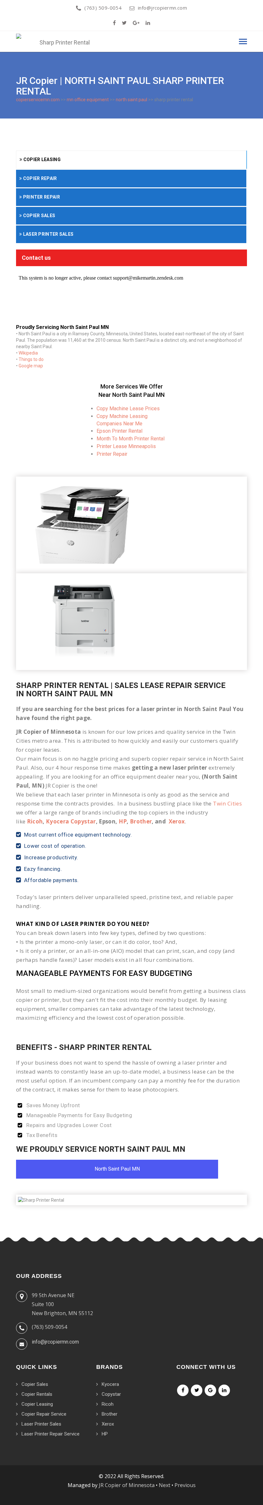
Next (164, 1485)
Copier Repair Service (43, 1414)
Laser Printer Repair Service (50, 1433)
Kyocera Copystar (71, 821)
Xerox (177, 821)
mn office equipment (88, 99)
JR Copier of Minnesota (127, 1485)
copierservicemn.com (38, 99)
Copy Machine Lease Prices (128, 408)
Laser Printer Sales (47, 234)
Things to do (31, 359)
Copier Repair (39, 178)
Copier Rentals (36, 1394)
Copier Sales (38, 215)
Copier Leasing (41, 159)
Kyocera (110, 1384)
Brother (141, 821)
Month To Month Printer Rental (131, 439)
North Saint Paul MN (117, 1169)
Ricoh (35, 821)
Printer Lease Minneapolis (126, 446)
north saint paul (131, 99)
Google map (31, 365)
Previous (185, 1485)
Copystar (111, 1394)
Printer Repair (41, 197)
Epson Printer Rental (119, 431)
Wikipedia (28, 353)
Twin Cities (227, 803)
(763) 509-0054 (103, 7)
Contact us (36, 257)
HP (123, 821)
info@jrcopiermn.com (162, 7)
